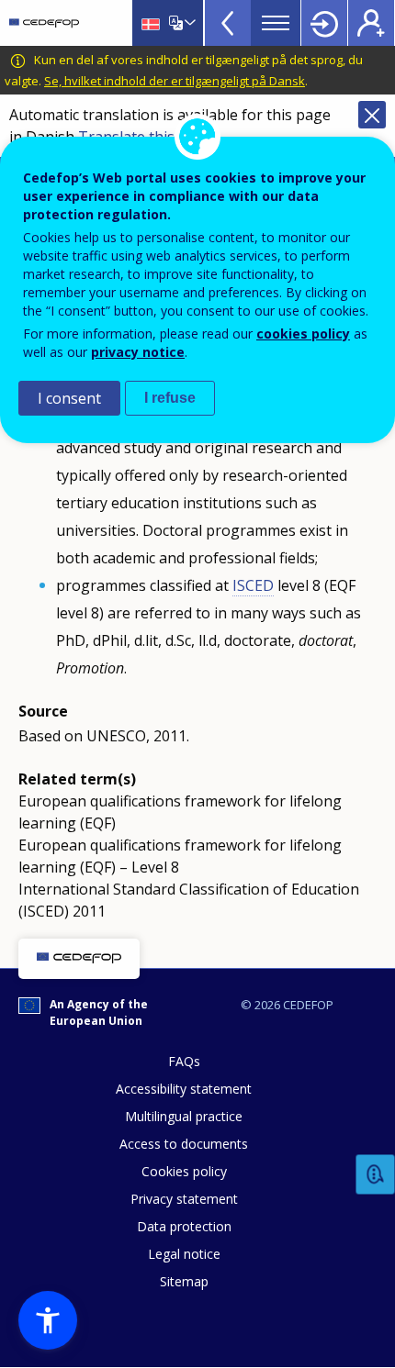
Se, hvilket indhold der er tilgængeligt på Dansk (174, 80)
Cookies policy (184, 1171)
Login (324, 23)
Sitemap (184, 1281)
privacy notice (138, 352)
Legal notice (184, 1253)
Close (372, 114)
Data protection (184, 1226)
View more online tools (228, 23)
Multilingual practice (184, 1116)
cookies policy (303, 333)
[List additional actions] (188, 23)
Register (371, 23)
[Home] (44, 23)
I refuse (170, 398)
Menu (275, 23)
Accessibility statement (184, 1088)
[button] (47, 1320)
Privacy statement (184, 1198)
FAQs (184, 1061)
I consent (69, 398)
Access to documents (183, 1143)
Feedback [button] (375, 1175)
